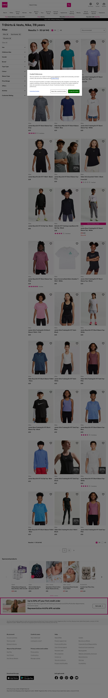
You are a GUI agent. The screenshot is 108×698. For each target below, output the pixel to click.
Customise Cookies (34, 91)
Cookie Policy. (55, 78)
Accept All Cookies (73, 91)
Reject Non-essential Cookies (58, 91)
